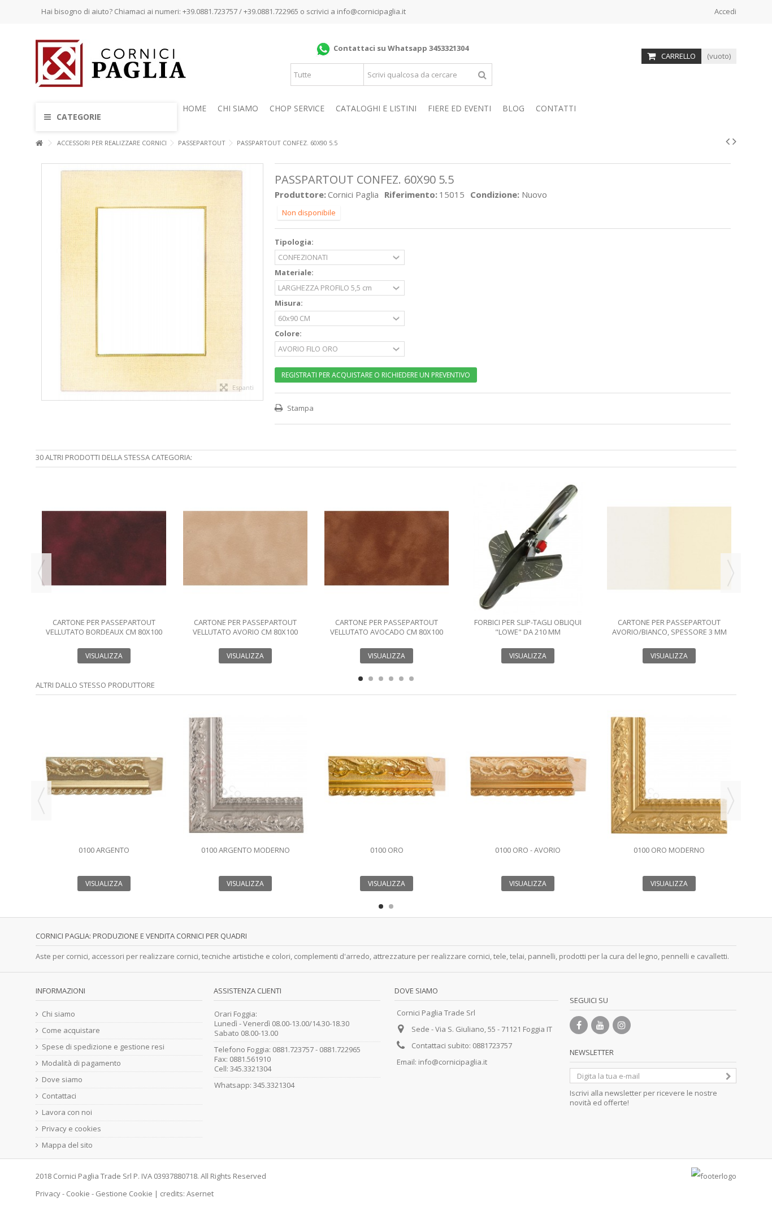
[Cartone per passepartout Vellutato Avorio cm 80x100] (245, 548)
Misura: (290, 303)
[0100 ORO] (386, 776)
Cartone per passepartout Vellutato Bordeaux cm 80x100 (104, 627)
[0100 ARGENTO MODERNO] (245, 776)
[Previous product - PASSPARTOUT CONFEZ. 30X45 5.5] (728, 141)
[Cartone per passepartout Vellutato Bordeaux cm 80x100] (104, 548)
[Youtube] (600, 1025)
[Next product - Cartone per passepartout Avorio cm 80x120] (734, 141)
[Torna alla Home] (39, 143)
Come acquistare (71, 1030)
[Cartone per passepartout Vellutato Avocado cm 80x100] (386, 548)
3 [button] (381, 678)
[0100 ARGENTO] (104, 776)
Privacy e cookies (71, 1129)
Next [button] (731, 573)
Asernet (200, 1193)
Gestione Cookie (124, 1193)
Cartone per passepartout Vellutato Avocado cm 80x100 (386, 627)
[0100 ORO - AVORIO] (528, 776)
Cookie (78, 1193)
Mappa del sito (67, 1145)
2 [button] (370, 678)
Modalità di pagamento (81, 1063)
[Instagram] (622, 1025)
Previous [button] (41, 573)
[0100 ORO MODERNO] (669, 776)
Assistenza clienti (247, 991)
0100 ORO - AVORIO (528, 850)
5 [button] (401, 678)
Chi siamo (58, 1014)
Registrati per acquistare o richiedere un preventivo (375, 375)
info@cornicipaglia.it (371, 11)
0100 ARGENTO (104, 850)
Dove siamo (62, 1079)
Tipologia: (295, 242)
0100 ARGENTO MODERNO (245, 850)
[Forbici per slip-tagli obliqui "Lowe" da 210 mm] (528, 548)
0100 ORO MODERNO (669, 850)
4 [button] (391, 678)
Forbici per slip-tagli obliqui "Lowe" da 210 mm (528, 627)
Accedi (724, 11)
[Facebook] (579, 1025)
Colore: (289, 333)
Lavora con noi (67, 1112)
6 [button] (411, 678)
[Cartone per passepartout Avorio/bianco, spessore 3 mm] (669, 548)
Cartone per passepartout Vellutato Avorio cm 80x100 (245, 627)
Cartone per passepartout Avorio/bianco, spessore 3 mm (669, 627)
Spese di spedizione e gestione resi (103, 1047)
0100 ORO (387, 850)
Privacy (48, 1193)
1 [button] (360, 678)
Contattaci (59, 1096)
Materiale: (295, 272)
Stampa (299, 408)
